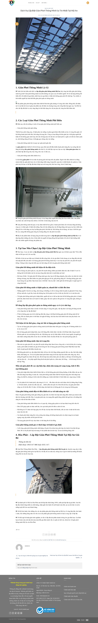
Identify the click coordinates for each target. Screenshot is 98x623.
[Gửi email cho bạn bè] (49, 534)
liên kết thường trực (61, 540)
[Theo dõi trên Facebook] (10, 613)
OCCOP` (38, 2)
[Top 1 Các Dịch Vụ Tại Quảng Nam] (17, 3)
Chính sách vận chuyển (71, 596)
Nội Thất (51, 8)
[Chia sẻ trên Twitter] (46, 534)
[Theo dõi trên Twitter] (15, 613)
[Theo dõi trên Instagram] (13, 613)
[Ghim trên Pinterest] (52, 534)
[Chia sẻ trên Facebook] (43, 534)
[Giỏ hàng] (88, 3)
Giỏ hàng (44, 2)
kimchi (58, 15)
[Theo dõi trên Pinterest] (21, 613)
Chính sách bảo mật (70, 590)
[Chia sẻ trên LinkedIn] (54, 534)
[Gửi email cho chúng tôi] (18, 613)
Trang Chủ (31, 2)
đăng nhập (25, 567)
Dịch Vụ (46, 8)
